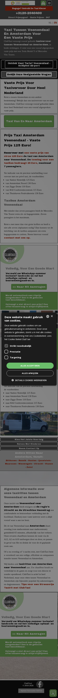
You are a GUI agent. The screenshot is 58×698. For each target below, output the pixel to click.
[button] (29, 380)
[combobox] (47, 316)
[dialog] (29, 349)
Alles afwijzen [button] (30, 373)
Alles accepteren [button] (30, 365)
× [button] (52, 316)
